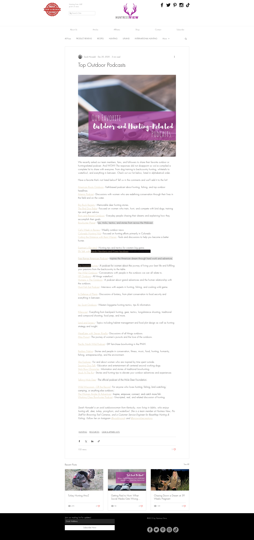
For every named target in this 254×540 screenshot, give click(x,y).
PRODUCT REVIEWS (84, 38)
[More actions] (174, 56)
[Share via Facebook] (79, 441)
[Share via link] (98, 441)
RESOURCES (94, 432)
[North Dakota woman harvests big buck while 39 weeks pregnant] (170, 480)
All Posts (68, 38)
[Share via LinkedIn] (92, 441)
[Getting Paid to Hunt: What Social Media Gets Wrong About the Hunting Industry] (127, 480)
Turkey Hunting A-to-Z (78, 495)
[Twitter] (156, 529)
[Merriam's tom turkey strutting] (84, 480)
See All (186, 464)
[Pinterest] (163, 529)
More (165, 38)
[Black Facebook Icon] (162, 5)
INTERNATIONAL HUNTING (146, 38)
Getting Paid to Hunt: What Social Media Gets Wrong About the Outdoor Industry (125, 497)
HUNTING (113, 38)
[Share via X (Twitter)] (86, 441)
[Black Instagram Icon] (181, 5)
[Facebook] (150, 529)
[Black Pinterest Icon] (175, 5)
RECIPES (100, 38)
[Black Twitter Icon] (168, 5)
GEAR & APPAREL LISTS (111, 432)
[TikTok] (188, 5)
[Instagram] (169, 529)
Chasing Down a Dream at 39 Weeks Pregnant (169, 497)
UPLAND (126, 38)
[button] (186, 39)
